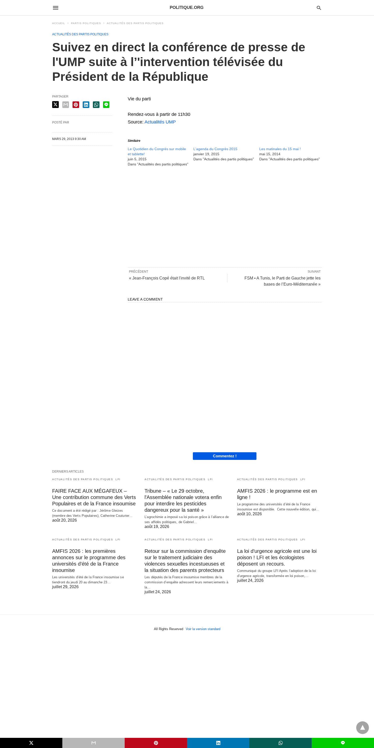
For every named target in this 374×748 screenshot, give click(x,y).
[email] (93, 743)
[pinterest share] (76, 104)
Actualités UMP (160, 121)
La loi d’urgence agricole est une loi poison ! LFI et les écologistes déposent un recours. (277, 557)
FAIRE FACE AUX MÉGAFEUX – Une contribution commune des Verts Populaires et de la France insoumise (94, 497)
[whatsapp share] (96, 104)
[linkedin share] (86, 104)
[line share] (106, 104)
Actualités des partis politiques (135, 23)
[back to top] (362, 727)
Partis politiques (86, 23)
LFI (118, 479)
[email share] (65, 104)
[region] (225, 216)
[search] (319, 8)
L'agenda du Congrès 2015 (215, 149)
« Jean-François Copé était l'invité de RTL (167, 278)
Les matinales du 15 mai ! (280, 149)
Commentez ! (225, 456)
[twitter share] (55, 104)
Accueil (58, 23)
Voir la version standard (203, 629)
